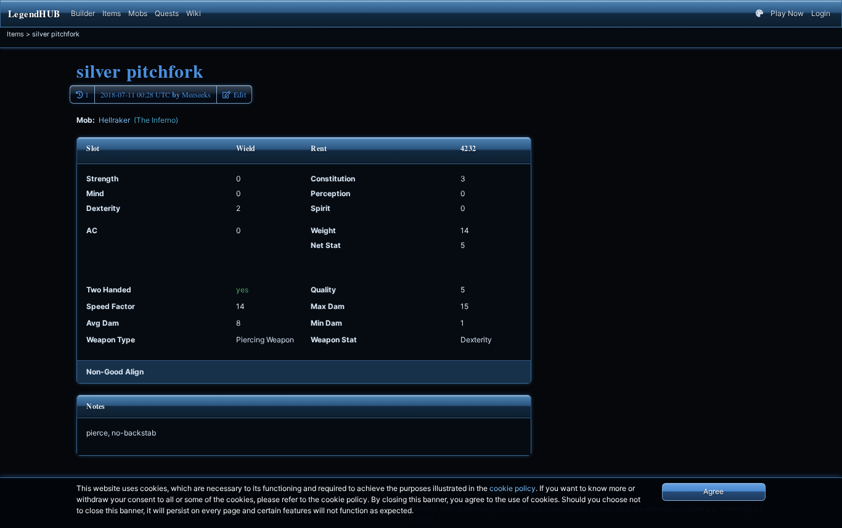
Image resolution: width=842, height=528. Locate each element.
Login (820, 13)
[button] (234, 94)
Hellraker (138, 120)
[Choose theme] (759, 13)
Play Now (787, 13)
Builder (83, 13)
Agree (713, 491)
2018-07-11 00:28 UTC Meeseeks (155, 94)
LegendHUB (34, 13)
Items (111, 13)
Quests (167, 13)
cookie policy (512, 488)
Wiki (193, 13)
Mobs (137, 13)
